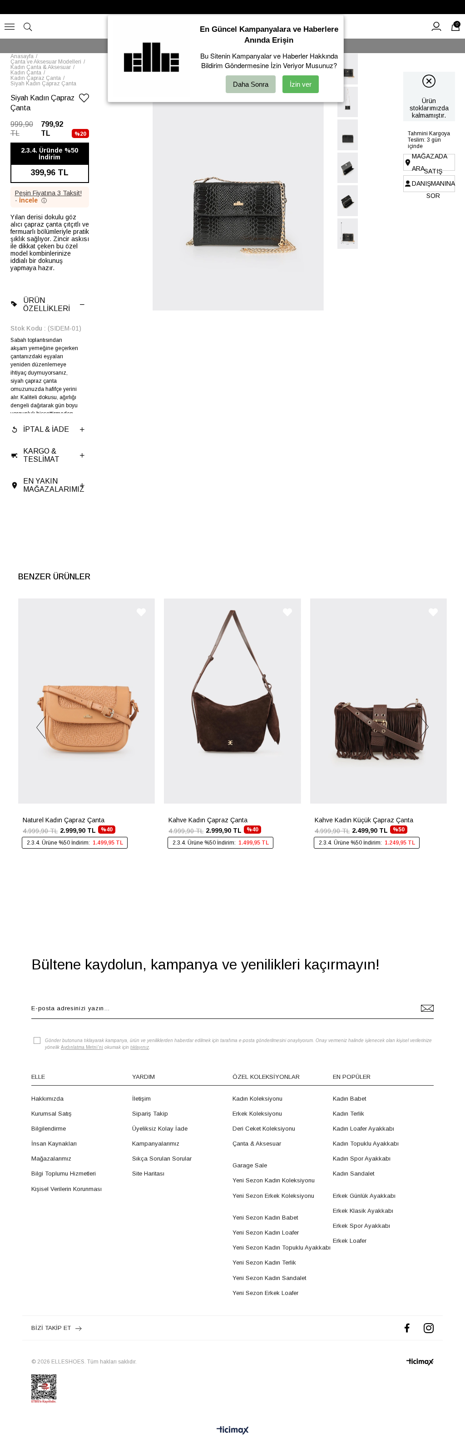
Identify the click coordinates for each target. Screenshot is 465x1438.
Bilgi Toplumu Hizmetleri (63, 1173)
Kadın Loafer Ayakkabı (363, 1128)
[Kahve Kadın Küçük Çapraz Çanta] (378, 701)
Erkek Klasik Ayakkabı (363, 1210)
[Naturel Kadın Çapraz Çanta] (86, 701)
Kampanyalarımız (155, 1143)
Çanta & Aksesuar (256, 1143)
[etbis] (43, 1388)
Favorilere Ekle (141, 612)
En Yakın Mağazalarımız (53, 485)
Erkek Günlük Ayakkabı (364, 1195)
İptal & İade (46, 429)
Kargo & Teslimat (41, 455)
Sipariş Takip (150, 1113)
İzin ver (301, 84)
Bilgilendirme (48, 1128)
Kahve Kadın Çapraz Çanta (207, 820)
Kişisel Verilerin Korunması (66, 1189)
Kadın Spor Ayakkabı (362, 1158)
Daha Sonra (250, 84)
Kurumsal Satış (51, 1113)
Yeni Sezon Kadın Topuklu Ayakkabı (281, 1247)
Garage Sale (249, 1165)
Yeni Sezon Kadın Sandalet (269, 1278)
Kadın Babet (349, 1098)
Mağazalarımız (51, 1158)
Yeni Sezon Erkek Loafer (265, 1293)
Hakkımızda (47, 1098)
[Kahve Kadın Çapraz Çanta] (232, 701)
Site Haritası (148, 1173)
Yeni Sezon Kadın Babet (265, 1217)
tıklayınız (139, 1047)
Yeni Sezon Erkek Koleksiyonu (273, 1195)
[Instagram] (429, 1328)
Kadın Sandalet (353, 1173)
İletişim (141, 1098)
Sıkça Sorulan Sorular (162, 1158)
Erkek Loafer (349, 1240)
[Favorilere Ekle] (84, 99)
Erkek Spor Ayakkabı (361, 1225)
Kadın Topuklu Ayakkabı (366, 1143)
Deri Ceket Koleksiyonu (263, 1128)
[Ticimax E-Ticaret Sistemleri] (233, 1431)
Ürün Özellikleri (46, 304)
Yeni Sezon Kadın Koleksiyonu (273, 1180)
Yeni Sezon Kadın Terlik (264, 1262)
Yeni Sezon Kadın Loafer (265, 1232)
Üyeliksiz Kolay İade (160, 1128)
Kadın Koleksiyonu (257, 1098)
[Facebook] (407, 1328)
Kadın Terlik (348, 1113)
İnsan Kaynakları (54, 1143)
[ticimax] (420, 1362)
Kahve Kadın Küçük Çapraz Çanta (364, 820)
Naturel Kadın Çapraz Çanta (63, 820)
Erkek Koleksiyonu (257, 1113)
